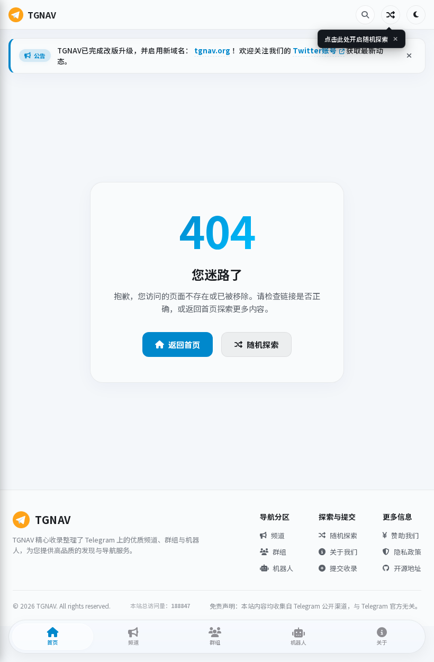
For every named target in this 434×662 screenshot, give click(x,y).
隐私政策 (407, 552)
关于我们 (343, 552)
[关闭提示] (395, 39)
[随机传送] (390, 14)
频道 (278, 535)
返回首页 (184, 344)
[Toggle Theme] (416, 14)
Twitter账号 (315, 50)
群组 (279, 552)
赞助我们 (405, 535)
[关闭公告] (409, 55)
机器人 (283, 568)
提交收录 (343, 568)
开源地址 (407, 568)
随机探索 (262, 344)
